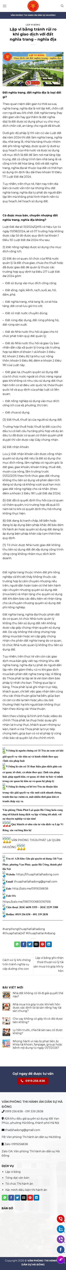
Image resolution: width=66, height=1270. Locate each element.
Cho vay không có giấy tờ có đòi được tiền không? (38, 1020)
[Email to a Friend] (36, 944)
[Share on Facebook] (23, 944)
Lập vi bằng (33, 25)
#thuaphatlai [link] (35, 933)
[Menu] (5, 6)
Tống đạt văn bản (17, 1177)
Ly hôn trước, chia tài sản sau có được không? (38, 1031)
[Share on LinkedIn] (49, 944)
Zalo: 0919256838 (16, 1144)
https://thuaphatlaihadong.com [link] (37, 874)
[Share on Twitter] (30, 944)
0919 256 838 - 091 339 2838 (23, 1111)
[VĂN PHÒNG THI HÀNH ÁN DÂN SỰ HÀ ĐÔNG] (33, 6)
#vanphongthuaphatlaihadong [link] (24, 929)
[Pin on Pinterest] (42, 944)
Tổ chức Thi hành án (19, 1183)
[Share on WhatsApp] (17, 944)
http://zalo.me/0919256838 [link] (30, 888)
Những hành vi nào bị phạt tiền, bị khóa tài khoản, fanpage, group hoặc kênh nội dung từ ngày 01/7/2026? (37, 1044)
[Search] (62, 6)
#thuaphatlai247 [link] (14, 933)
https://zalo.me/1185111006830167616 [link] (27, 901)
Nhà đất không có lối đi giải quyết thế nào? (38, 995)
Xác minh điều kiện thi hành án (26, 1190)
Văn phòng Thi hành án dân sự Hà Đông (34, 1137)
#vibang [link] (49, 933)
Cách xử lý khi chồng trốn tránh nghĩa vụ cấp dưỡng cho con (17, 964)
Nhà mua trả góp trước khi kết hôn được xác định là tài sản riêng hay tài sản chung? (37, 1008)
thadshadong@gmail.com (22, 1130)
